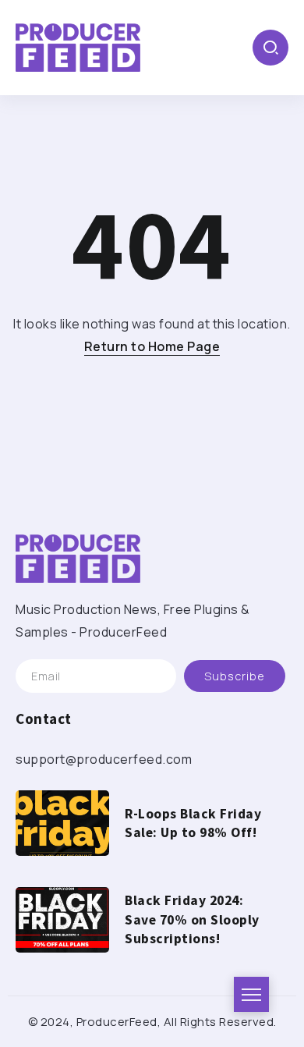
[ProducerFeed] (78, 46)
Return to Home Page (152, 346)
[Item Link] (62, 823)
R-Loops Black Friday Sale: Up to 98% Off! (193, 823)
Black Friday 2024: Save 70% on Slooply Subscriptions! (192, 919)
